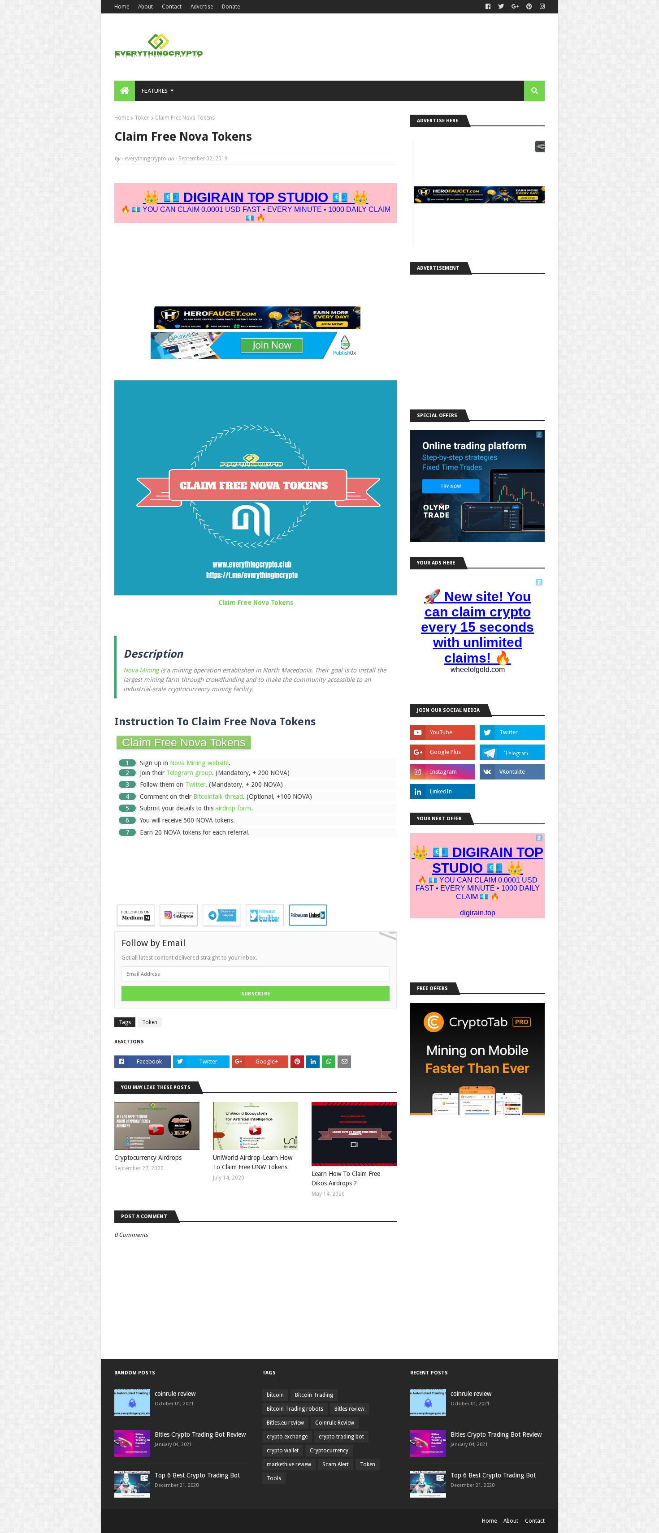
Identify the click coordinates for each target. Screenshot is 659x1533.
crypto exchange (287, 1437)
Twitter (195, 784)
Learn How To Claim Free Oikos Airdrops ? (346, 1178)
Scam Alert (335, 1464)
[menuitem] (124, 91)
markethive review (289, 1464)
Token (142, 118)
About (145, 7)
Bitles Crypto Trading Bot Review (200, 1434)
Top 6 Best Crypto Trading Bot (197, 1475)
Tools (274, 1478)
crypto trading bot (341, 1437)
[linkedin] (442, 791)
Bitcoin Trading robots (295, 1409)
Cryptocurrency (329, 1450)
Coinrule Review (334, 1423)
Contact (172, 7)
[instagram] (541, 6)
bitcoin (275, 1395)
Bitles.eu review (285, 1423)
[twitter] (501, 6)
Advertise (202, 7)
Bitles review (349, 1409)
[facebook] (488, 6)
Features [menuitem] (155, 90)
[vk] (512, 771)
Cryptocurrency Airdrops (148, 1157)
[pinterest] (529, 6)
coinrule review (175, 1393)
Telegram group (189, 772)
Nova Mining (141, 670)
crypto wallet (283, 1450)
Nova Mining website (199, 762)
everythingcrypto (145, 158)
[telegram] (512, 752)
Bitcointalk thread (218, 796)
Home (121, 7)
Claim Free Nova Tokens (255, 602)
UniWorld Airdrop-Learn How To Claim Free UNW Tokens (252, 1162)
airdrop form (233, 808)
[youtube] (442, 732)
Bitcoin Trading (314, 1395)
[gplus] (515, 6)
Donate (231, 7)
